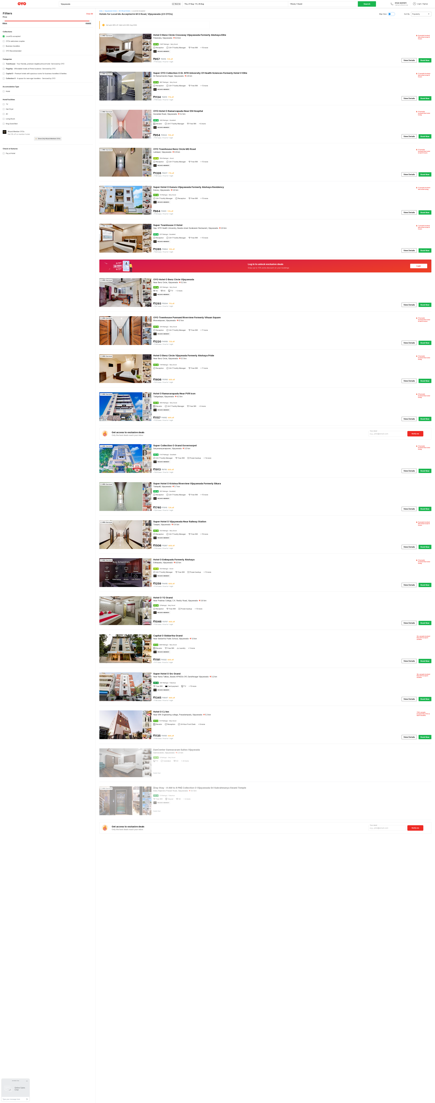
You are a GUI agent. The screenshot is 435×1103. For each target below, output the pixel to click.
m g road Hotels (124, 11)
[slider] (4, 21)
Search (367, 4)
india (101, 11)
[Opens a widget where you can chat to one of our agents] (15, 1090)
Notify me (415, 434)
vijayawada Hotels (111, 11)
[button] (89, 14)
